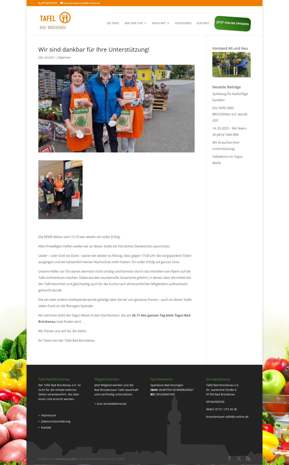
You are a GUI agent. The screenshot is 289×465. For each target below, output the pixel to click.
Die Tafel (113, 23)
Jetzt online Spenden (232, 23)
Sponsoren (183, 23)
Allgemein (64, 57)
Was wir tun (134, 23)
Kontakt (203, 23)
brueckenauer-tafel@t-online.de (227, 416)
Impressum (48, 415)
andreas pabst (66, 459)
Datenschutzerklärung (55, 421)
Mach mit (159, 23)
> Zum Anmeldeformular (110, 404)
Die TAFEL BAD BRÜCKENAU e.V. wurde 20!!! (229, 114)
